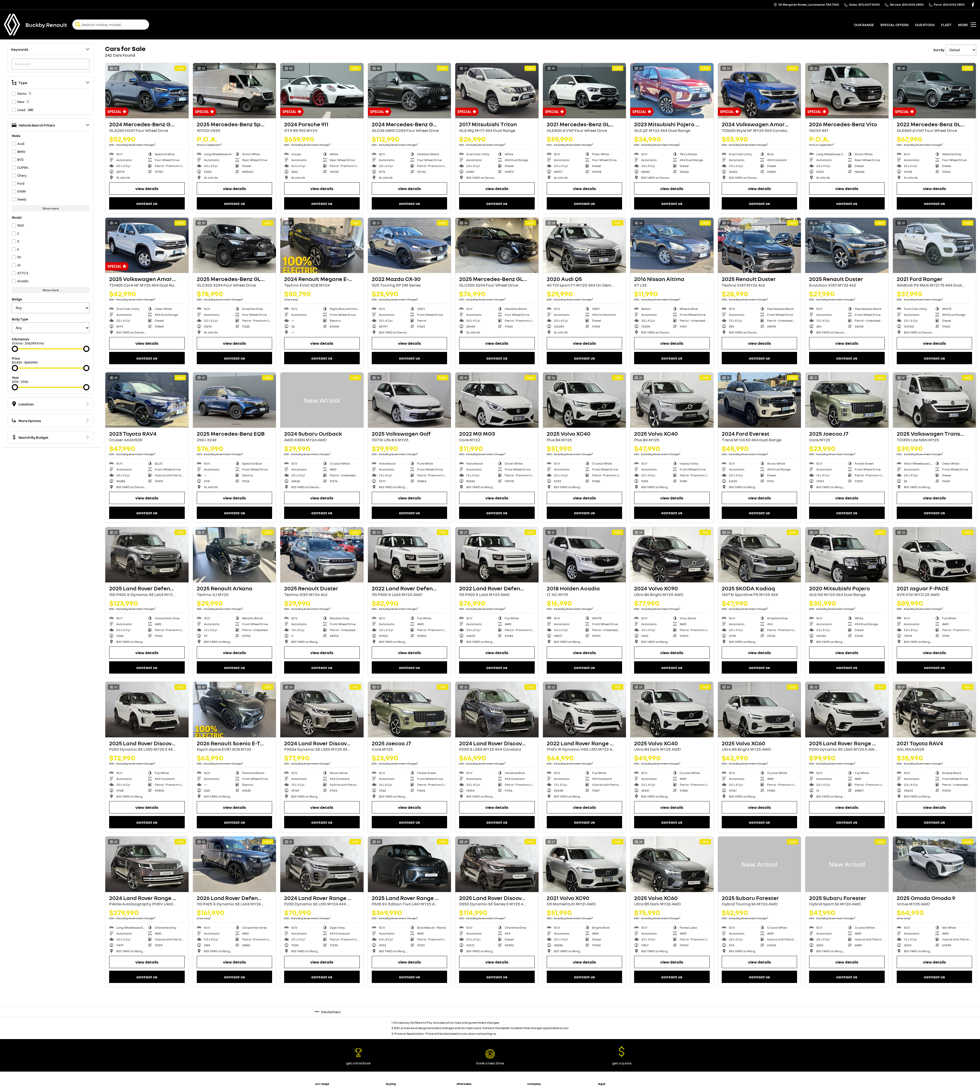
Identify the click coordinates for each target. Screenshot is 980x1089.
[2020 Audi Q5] (584, 245)
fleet (946, 25)
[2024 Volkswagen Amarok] (759, 90)
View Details (146, 188)
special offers (894, 25)
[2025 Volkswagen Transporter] (934, 400)
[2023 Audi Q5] (934, 1018)
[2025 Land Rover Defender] (147, 554)
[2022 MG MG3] (497, 400)
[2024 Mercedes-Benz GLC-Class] (409, 90)
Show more (51, 208)
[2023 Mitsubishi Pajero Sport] (672, 90)
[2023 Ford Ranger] (322, 1018)
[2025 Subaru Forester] (759, 864)
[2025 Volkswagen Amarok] (147, 245)
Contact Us (146, 203)
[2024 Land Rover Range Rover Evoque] (322, 864)
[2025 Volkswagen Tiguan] (672, 1018)
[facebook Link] (973, 5)
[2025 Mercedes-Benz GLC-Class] (234, 245)
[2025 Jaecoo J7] (847, 400)
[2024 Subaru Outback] (322, 400)
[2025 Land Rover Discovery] (497, 864)
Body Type (20, 319)
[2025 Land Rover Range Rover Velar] (847, 709)
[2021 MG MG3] (847, 1018)
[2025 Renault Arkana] (234, 554)
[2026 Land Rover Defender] (234, 864)
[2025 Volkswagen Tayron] (584, 1018)
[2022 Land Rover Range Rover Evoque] (584, 709)
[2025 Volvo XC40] (584, 400)
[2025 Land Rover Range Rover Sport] (409, 864)
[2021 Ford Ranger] (934, 245)
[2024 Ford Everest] (759, 400)
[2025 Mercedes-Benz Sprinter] (234, 90)
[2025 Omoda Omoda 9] (934, 864)
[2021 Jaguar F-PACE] (934, 554)
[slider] (15, 349)
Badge (17, 299)
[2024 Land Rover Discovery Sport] (322, 709)
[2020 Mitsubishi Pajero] (847, 554)
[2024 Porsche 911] (322, 90)
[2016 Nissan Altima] (672, 245)
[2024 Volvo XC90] (672, 554)
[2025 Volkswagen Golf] (409, 400)
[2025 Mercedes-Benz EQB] (234, 400)
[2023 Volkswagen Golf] (759, 1018)
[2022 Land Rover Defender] (409, 554)
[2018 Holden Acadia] (584, 554)
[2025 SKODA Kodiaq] (759, 554)
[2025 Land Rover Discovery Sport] (147, 709)
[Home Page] (12, 25)
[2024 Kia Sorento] (409, 1018)
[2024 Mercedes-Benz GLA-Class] (147, 90)
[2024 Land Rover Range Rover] (147, 864)
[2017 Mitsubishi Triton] (497, 90)
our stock (925, 25)
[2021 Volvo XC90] (584, 864)
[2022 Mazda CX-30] (409, 245)
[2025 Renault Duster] (759, 245)
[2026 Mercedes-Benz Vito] (847, 90)
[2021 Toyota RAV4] (934, 709)
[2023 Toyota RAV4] (147, 400)
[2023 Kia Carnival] (497, 1018)
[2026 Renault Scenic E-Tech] (234, 709)
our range (864, 25)
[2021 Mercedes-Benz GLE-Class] (584, 90)
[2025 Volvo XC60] (759, 709)
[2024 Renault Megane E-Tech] (322, 245)
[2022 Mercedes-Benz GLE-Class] (934, 90)
